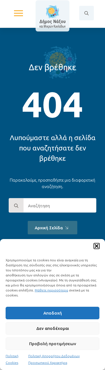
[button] (96, 246)
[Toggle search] (86, 13)
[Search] (16, 205)
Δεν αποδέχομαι (52, 328)
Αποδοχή (52, 313)
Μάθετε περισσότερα (51, 290)
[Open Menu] (18, 13)
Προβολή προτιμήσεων (52, 343)
